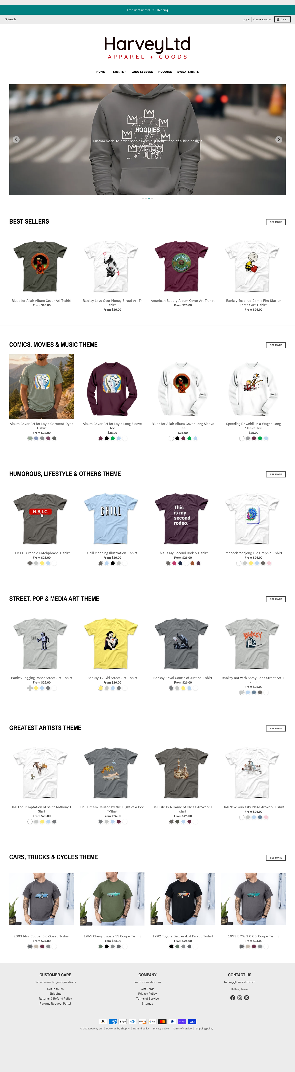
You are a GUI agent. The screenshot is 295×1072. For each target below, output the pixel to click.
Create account (262, 19)
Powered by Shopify (118, 1028)
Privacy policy (161, 1028)
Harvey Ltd (96, 1028)
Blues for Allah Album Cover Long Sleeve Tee (183, 425)
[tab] (143, 198)
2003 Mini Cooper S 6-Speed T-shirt (42, 936)
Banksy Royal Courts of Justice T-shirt (182, 678)
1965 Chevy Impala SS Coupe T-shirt (112, 936)
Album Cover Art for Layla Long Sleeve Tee (112, 425)
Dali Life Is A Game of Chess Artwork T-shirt (182, 809)
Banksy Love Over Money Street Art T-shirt (112, 302)
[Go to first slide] (278, 139)
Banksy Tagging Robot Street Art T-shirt (41, 678)
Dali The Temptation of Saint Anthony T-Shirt (42, 809)
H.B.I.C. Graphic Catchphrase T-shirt (42, 553)
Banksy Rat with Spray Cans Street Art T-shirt (253, 680)
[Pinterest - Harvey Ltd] (246, 997)
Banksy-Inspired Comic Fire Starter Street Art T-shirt (253, 302)
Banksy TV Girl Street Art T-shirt (112, 678)
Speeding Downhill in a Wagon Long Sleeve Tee (253, 425)
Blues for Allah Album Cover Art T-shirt (41, 300)
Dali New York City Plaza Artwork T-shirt (253, 807)
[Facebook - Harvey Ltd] (232, 997)
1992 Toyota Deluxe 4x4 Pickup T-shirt (182, 936)
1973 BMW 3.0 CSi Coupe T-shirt (253, 936)
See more (276, 222)
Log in (246, 19)
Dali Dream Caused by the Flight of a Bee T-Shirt (112, 809)
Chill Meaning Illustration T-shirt (112, 553)
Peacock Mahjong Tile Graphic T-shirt (253, 553)
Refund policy (141, 1028)
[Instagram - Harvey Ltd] (239, 997)
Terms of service (182, 1028)
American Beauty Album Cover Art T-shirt (183, 300)
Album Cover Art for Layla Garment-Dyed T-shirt (41, 425)
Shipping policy (204, 1028)
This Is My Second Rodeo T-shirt (183, 553)
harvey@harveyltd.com (239, 982)
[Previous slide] (16, 139)
